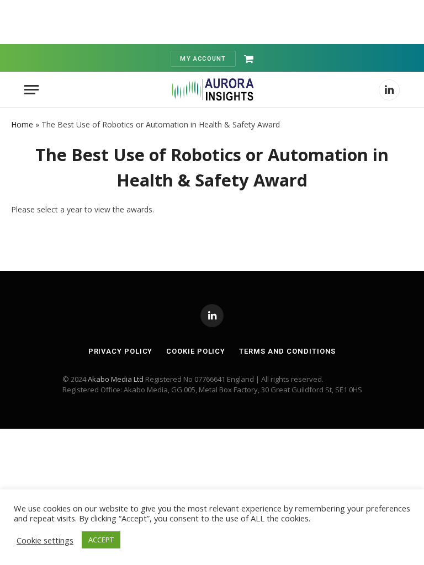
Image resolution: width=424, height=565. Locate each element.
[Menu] (31, 89)
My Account (203, 58)
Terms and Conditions (287, 351)
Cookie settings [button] (45, 540)
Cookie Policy (195, 351)
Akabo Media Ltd (116, 379)
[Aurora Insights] (212, 90)
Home (22, 124)
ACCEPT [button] (101, 540)
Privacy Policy (120, 351)
